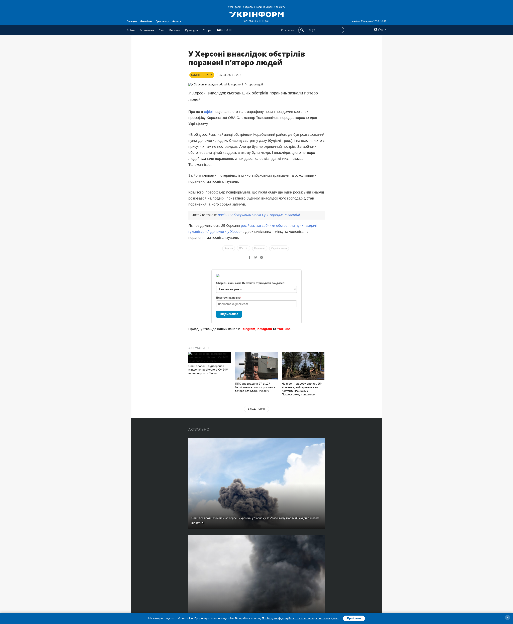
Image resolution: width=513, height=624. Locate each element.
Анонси (177, 21)
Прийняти (354, 618)
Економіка (147, 30)
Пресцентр (162, 21)
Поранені (259, 248)
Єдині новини (279, 248)
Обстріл (243, 248)
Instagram (264, 329)
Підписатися (229, 314)
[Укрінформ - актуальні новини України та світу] (256, 14)
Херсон (228, 248)
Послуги (132, 21)
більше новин (256, 409)
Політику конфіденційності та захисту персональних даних (300, 618)
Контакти (287, 30)
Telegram (248, 329)
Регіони (174, 30)
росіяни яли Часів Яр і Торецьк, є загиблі (259, 215)
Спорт (207, 30)
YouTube (284, 329)
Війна (131, 30)
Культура (191, 30)
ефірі (209, 112)
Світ (162, 30)
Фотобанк (146, 21)
